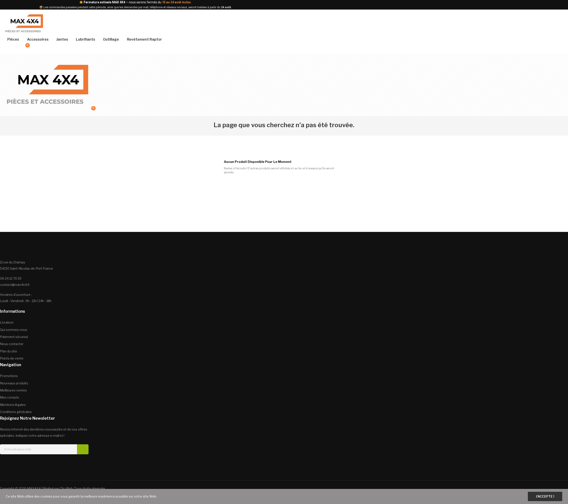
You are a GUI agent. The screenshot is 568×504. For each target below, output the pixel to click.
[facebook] (2, 462)
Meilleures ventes (13, 390)
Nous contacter (12, 344)
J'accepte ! (545, 496)
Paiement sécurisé (14, 337)
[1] (83, 449)
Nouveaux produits (14, 383)
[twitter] (10, 462)
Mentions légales (13, 405)
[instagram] (18, 462)
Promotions (9, 376)
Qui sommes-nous (13, 330)
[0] (22, 48)
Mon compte (9, 397)
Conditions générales (16, 412)
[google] (26, 462)
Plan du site (8, 351)
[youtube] (41, 462)
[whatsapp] (34, 462)
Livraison (7, 322)
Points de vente (12, 358)
